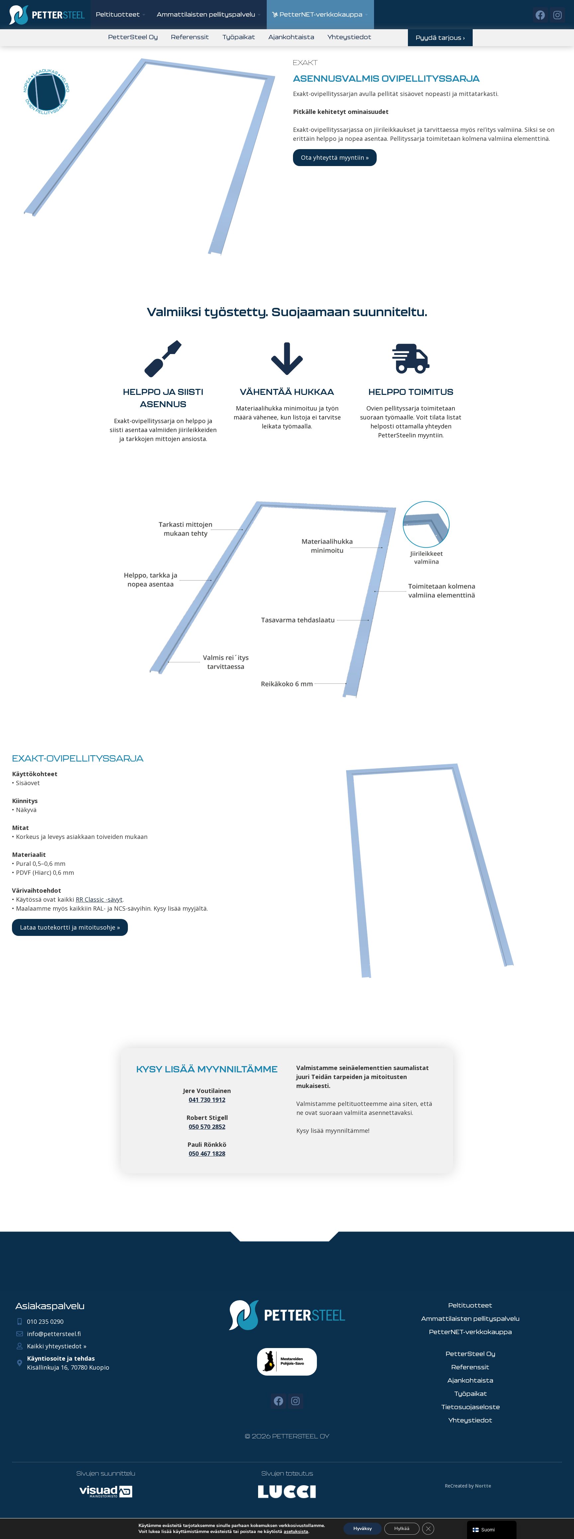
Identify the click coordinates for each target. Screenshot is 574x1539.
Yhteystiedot (349, 37)
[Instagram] (557, 15)
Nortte (483, 1486)
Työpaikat (238, 37)
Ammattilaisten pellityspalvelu (470, 1318)
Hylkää (402, 1528)
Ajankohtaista (291, 37)
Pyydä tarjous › (440, 37)
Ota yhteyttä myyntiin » (335, 157)
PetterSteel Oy (133, 37)
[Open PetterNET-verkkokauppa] (366, 15)
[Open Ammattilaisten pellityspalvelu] (259, 15)
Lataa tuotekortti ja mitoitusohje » (70, 927)
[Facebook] (540, 15)
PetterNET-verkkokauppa (470, 1331)
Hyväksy (362, 1528)
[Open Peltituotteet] (144, 15)
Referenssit (190, 37)
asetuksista (296, 1532)
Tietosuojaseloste (470, 1406)
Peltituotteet (470, 1305)
